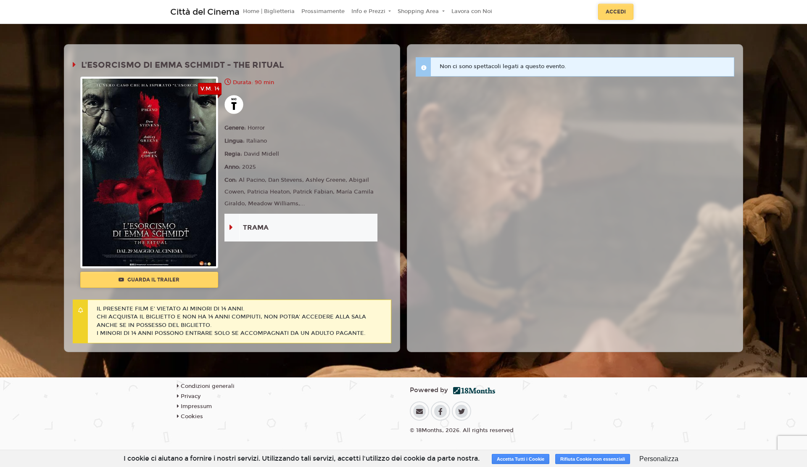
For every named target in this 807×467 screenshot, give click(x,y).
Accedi (616, 12)
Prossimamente (323, 11)
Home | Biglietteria (269, 11)
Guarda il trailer (152, 280)
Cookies (191, 416)
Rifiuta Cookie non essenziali (592, 459)
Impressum (195, 406)
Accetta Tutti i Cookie (520, 459)
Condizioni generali (207, 386)
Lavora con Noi (471, 11)
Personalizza (658, 458)
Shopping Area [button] (419, 11)
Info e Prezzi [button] (369, 11)
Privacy (189, 396)
